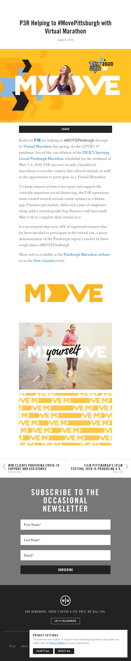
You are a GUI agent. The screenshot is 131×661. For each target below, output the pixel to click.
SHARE (66, 129)
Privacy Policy (57, 643)
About (24, 646)
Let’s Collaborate (65, 621)
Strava (99, 198)
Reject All (64, 651)
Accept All (43, 651)
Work (12, 646)
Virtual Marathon (37, 146)
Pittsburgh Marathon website (87, 254)
